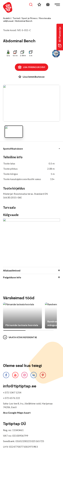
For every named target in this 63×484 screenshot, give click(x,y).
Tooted (16, 18)
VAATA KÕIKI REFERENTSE (23, 337)
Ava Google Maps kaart (17, 412)
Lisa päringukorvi (34, 67)
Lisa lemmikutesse (33, 76)
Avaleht (7, 18)
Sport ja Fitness (29, 18)
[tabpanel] (31, 211)
